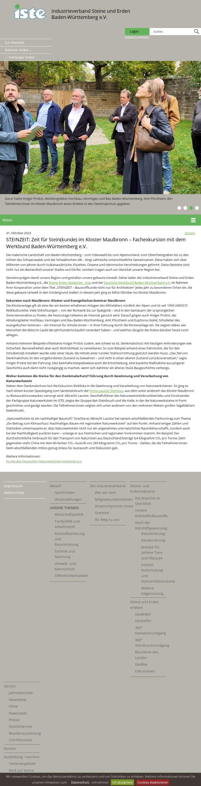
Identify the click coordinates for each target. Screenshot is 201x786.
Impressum (13, 486)
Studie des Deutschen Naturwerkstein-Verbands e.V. (44, 461)
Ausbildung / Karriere (21, 757)
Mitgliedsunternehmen (114, 499)
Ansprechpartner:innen (114, 506)
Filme (13, 706)
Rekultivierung (153, 533)
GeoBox (141, 664)
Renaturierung (153, 540)
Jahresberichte (21, 692)
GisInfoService (20, 726)
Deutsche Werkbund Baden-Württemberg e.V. (137, 282)
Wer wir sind (105, 492)
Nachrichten (65, 492)
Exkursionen (145, 671)
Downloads (18, 713)
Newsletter (18, 699)
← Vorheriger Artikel (19, 57)
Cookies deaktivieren (153, 782)
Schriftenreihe (20, 740)
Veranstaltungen (68, 499)
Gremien (102, 512)
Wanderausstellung (25, 733)
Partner (10, 748)
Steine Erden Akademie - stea (70, 282)
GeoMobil (143, 614)
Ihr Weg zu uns (107, 519)
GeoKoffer (143, 620)
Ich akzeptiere (122, 782)
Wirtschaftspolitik (69, 514)
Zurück (190, 233)
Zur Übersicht (15, 42)
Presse (14, 719)
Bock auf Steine (21, 770)
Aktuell (55, 486)
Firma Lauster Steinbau (106, 390)
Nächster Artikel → (18, 50)
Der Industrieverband (108, 486)
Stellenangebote (22, 763)
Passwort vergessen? (137, 37)
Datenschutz (80, 782)
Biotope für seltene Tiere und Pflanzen (152, 552)
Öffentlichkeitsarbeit (71, 575)
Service (10, 686)
